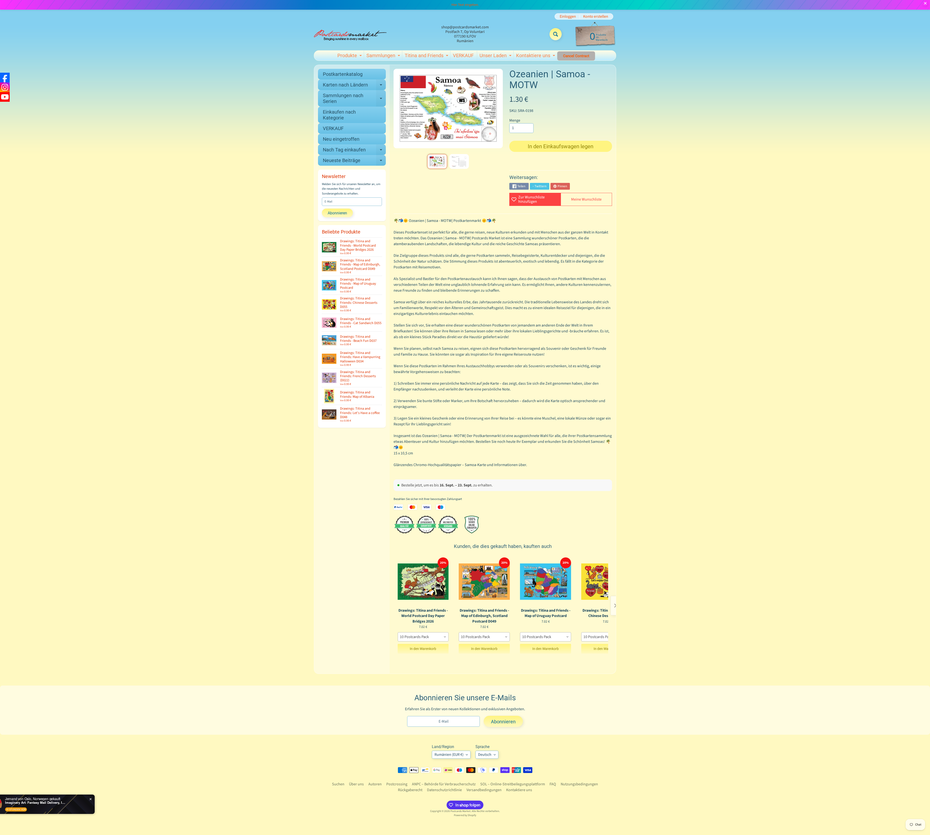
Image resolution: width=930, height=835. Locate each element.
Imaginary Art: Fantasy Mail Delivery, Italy (70, 802)
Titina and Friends (427, 56)
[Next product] (615, 605)
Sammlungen (383, 56)
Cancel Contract (576, 56)
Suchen (338, 784)
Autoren (375, 784)
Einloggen (568, 16)
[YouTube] (5, 97)
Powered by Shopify (465, 815)
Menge (514, 120)
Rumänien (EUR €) (449, 754)
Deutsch (484, 754)
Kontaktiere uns (536, 56)
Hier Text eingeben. (465, 4)
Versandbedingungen (484, 790)
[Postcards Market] (350, 34)
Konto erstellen (595, 16)
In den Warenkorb (423, 649)
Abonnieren (337, 213)
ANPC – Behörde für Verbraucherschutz (444, 784)
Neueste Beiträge (354, 161)
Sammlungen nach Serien (354, 99)
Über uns (356, 784)
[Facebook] (5, 77)
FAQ (553, 784)
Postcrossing (396, 784)
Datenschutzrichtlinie (444, 790)
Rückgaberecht (410, 790)
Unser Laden (496, 56)
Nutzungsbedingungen (579, 784)
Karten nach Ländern (354, 86)
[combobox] (423, 636)
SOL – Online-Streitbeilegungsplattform (512, 784)
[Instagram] (5, 87)
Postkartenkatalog (343, 74)
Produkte (350, 56)
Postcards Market (460, 811)
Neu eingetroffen (341, 139)
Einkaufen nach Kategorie (339, 115)
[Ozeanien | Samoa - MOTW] (437, 161)
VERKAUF (463, 55)
